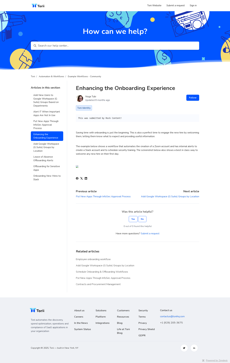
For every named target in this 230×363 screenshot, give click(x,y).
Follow (193, 97)
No (142, 219)
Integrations (103, 323)
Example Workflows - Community (84, 76)
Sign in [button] (193, 5)
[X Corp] (81, 179)
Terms (142, 316)
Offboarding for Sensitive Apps (46, 168)
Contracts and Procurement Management (98, 284)
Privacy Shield (146, 329)
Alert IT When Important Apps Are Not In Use (46, 113)
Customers (123, 310)
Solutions (101, 310)
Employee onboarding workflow (93, 259)
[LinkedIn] (86, 179)
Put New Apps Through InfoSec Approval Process (103, 196)
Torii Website (154, 5)
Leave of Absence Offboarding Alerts (43, 158)
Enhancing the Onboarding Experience (45, 136)
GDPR (142, 335)
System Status (82, 329)
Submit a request (175, 5)
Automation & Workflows (51, 76)
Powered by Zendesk (217, 360)
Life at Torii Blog (123, 331)
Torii (33, 76)
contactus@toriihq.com (172, 316)
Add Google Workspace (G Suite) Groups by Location (170, 196)
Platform (101, 316)
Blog (120, 323)
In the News (81, 323)
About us (79, 310)
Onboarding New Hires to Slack (47, 177)
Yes (133, 219)
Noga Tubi (90, 96)
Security (143, 310)
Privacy (142, 323)
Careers (78, 316)
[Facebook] (77, 179)
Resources (123, 316)
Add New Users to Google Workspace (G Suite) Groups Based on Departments (46, 100)
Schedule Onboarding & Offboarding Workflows (102, 271)
